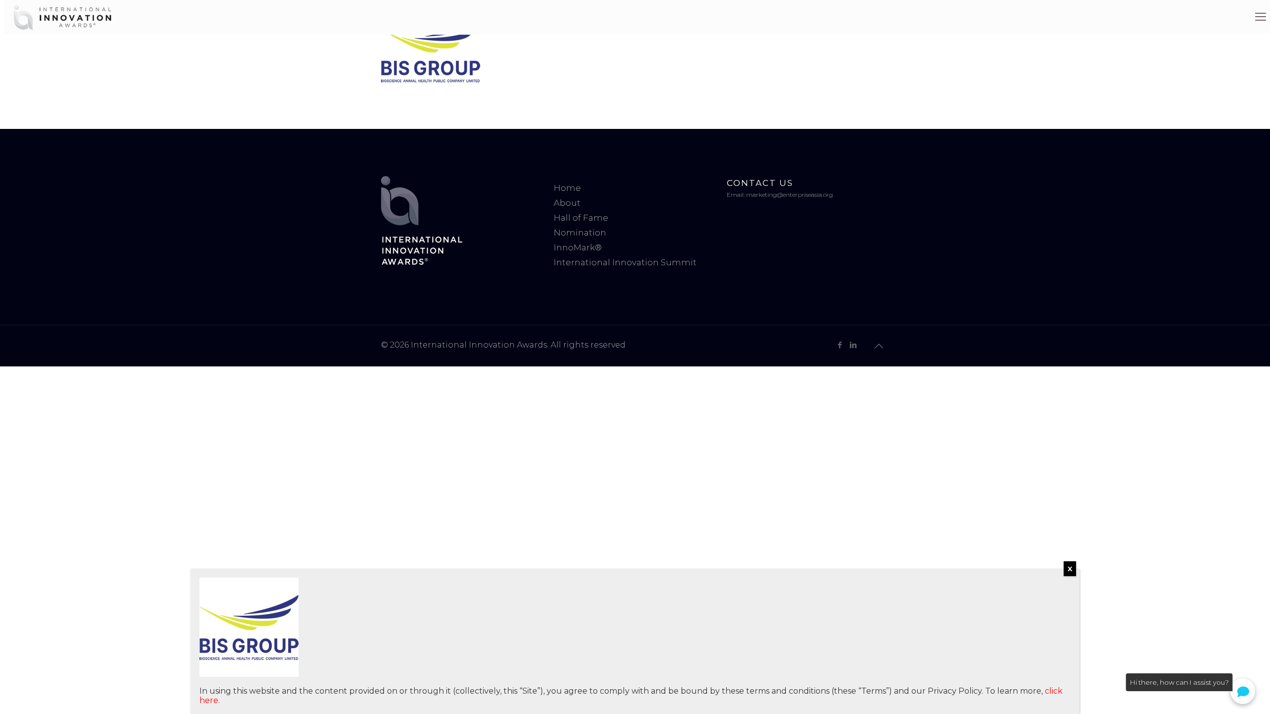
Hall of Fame (581, 218)
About (567, 203)
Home (567, 188)
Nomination (580, 233)
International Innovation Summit (625, 262)
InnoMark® (578, 247)
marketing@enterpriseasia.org (789, 194)
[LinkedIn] (853, 345)
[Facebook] (839, 345)
